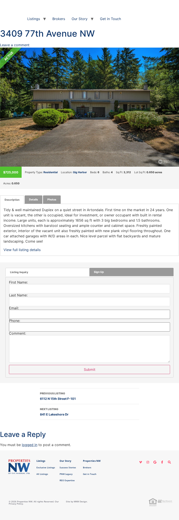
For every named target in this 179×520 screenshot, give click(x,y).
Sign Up (99, 272)
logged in (29, 445)
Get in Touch (110, 19)
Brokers (58, 19)
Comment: (17, 333)
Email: (14, 308)
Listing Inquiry (19, 272)
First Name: (18, 282)
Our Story (80, 19)
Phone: (14, 320)
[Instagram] (148, 462)
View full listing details (22, 250)
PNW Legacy (66, 474)
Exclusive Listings (45, 467)
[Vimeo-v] (141, 462)
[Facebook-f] (162, 462)
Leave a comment (14, 45)
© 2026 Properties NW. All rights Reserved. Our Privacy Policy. (34, 502)
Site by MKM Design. (77, 501)
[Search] (169, 462)
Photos (51, 199)
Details (33, 199)
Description (12, 199)
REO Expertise (67, 480)
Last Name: (18, 295)
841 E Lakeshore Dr (54, 411)
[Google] (155, 462)
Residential (50, 172)
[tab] (12, 199)
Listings (33, 19)
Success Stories (68, 467)
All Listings (42, 474)
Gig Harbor (80, 172)
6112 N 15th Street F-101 (58, 396)
